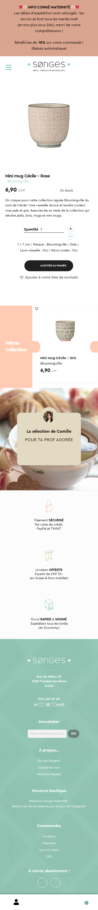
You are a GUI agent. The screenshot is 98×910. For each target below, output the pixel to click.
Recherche (49, 902)
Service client (49, 850)
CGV (49, 856)
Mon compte (16, 902)
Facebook (42, 883)
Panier (82, 901)
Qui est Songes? (49, 760)
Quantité (31, 229)
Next (94, 347)
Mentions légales (49, 774)
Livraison (49, 836)
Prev (36, 347)
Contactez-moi (49, 767)
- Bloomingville (17, 181)
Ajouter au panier (53, 265)
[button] (48, 278)
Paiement (49, 843)
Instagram (56, 883)
